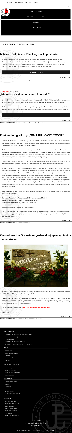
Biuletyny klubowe (10, 406)
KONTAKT (36, 33)
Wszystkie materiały (10, 401)
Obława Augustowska (29, 318)
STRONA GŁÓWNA (36, 11)
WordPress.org (9, 375)
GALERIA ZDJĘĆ (35, 27)
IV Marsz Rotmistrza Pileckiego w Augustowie (29, 54)
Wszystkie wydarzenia (11, 381)
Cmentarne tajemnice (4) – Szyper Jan (15, 341)
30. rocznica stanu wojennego (13, 393)
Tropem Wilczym (9, 391)
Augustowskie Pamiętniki (12, 403)
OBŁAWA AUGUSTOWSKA (36, 17)
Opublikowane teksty (11, 410)
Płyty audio (8, 413)
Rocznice (26, 80)
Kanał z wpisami (10, 370)
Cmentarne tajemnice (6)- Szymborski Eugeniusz (18, 334)
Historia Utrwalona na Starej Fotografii (33, 122)
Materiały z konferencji (12, 415)
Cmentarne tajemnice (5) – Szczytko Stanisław (18, 337)
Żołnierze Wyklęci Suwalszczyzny (44, 80)
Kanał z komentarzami (12, 372)
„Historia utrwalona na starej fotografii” (25, 94)
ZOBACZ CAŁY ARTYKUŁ (36, 72)
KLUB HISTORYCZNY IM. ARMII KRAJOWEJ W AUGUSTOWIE (21, 2)
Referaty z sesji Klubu (11, 408)
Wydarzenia (33, 80)
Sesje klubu (8, 386)
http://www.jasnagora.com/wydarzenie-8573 (36, 307)
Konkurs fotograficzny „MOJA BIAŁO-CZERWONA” (32, 135)
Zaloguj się (8, 368)
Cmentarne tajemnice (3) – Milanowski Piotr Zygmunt (20, 344)
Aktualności (21, 80)
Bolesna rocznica (10, 339)
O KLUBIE (36, 22)
